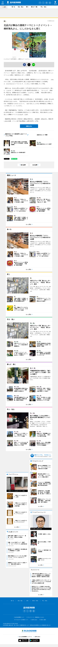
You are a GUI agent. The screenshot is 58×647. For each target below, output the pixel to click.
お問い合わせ (34, 619)
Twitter (43, 3)
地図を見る (29, 126)
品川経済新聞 (14, 2)
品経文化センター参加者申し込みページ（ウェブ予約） (16, 134)
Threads (50, 3)
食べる (13, 7)
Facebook (40, 3)
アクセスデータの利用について (21, 619)
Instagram (46, 3)
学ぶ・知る (43, 7)
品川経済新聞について (19, 617)
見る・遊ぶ (20, 7)
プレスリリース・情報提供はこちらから (36, 617)
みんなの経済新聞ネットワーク (29, 631)
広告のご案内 (43, 619)
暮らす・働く (34, 7)
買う (27, 7)
